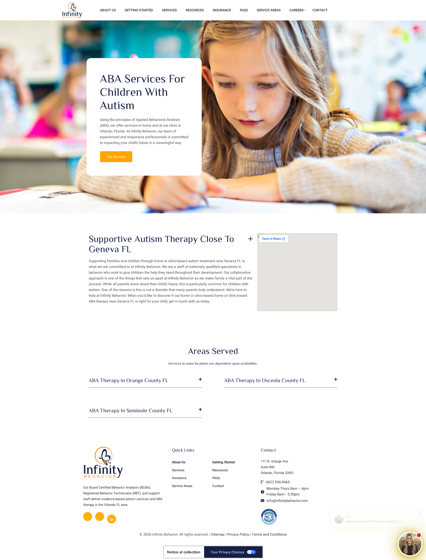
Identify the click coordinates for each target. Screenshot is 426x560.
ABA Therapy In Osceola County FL (264, 380)
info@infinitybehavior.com (287, 500)
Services (169, 10)
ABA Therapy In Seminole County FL (130, 410)
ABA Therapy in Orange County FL (128, 380)
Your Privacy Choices (227, 552)
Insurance (222, 10)
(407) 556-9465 (278, 482)
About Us (107, 10)
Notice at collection (183, 552)
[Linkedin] (111, 519)
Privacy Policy (238, 534)
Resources (195, 10)
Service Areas (269, 10)
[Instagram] (99, 516)
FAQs (244, 10)
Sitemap (218, 534)
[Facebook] (87, 516)
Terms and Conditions (269, 534)
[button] (145, 382)
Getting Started (139, 10)
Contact (319, 10)
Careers (297, 10)
